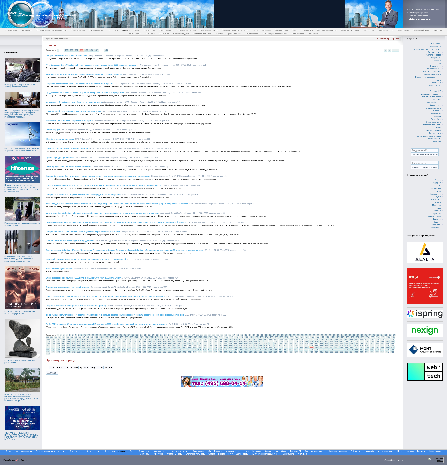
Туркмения (436, 183)
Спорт (294, 30)
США (439, 186)
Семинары (150, 34)
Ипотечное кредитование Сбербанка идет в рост (69, 120)
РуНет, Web (164, 34)
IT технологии (11, 30)
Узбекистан (436, 188)
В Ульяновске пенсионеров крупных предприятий (70, 241)
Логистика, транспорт (350, 30)
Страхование (149, 30)
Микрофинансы (166, 30)
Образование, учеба (209, 30)
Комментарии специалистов (274, 34)
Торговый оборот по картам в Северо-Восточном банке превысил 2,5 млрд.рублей (86, 259)
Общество (369, 30)
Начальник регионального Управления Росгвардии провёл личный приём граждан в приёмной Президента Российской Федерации (21, 113)
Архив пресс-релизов (418, 13)
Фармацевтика (281, 30)
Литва (438, 208)
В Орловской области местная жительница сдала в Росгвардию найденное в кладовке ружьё (18, 259)
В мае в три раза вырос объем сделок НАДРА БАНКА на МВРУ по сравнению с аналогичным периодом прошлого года (103, 185)
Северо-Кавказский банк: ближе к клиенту (66, 56)
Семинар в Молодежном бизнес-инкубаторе (67, 148)
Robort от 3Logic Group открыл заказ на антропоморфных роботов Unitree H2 (21, 149)
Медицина (266, 30)
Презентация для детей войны (60, 157)
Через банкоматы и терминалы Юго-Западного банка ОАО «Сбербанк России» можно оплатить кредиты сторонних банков (105, 296)
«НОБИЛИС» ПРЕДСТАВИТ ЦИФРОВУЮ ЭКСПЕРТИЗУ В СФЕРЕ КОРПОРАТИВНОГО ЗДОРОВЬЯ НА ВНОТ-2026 (21, 436)
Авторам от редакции (418, 16)
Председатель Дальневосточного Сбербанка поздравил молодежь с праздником (85, 93)
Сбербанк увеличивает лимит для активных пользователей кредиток (79, 83)
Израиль (437, 202)
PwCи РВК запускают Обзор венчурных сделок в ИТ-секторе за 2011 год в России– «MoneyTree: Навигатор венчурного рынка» (107, 324)
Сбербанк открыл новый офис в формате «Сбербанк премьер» (76, 306)
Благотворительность (202, 34)
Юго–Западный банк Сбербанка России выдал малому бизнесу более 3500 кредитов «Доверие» (92, 65)
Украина (437, 211)
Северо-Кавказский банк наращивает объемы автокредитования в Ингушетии (83, 194)
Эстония (437, 222)
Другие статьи (252, 34)
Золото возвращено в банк (59, 269)
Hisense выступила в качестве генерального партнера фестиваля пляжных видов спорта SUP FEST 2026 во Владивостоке (21, 188)
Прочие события (234, 34)
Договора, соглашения (327, 30)
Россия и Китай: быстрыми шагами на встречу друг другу (73, 111)
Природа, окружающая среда (235, 30)
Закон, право (403, 30)
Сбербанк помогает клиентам (60, 139)
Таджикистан (435, 200)
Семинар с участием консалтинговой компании (69, 167)
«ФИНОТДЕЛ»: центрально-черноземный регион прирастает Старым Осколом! (84, 74)
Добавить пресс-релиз (388, 39)
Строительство (78, 30)
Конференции (135, 34)
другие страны (434, 216)
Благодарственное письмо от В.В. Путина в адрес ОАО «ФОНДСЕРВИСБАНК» (83, 278)
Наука (255, 30)
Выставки (438, 30)
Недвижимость (298, 34)
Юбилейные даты (181, 34)
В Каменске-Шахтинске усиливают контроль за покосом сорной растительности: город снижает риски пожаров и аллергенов (21, 397)
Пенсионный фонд (421, 30)
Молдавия (436, 205)
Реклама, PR (307, 30)
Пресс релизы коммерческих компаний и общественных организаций (41, 15)
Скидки (219, 34)
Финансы (126, 30)
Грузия (438, 197)
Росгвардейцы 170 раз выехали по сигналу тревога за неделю (19, 86)
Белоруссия (435, 194)
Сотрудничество (96, 30)
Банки (136, 30)
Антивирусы (26, 30)
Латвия (438, 191)
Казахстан (436, 225)
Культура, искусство (186, 30)
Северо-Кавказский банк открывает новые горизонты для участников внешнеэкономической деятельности (98, 176)
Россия (438, 180)
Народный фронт (385, 30)
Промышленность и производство (51, 30)
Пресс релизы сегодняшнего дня (424, 9)
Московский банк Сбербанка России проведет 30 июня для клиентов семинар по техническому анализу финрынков (102, 213)
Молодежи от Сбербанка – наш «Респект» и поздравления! (74, 102)
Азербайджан (435, 227)
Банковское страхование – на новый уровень (68, 287)
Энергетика (113, 30)
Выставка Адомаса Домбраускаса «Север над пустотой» (19, 312)
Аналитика (313, 34)
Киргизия (437, 219)
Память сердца (53, 130)
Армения (437, 214)
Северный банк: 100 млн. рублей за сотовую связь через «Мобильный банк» (83, 231)
